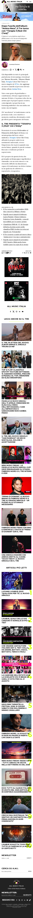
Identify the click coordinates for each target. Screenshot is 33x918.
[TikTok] (30, 900)
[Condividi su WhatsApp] (11, 70)
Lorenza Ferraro (14, 64)
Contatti (15, 904)
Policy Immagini (16, 905)
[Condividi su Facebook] (13, 70)
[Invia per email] (23, 70)
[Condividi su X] (16, 70)
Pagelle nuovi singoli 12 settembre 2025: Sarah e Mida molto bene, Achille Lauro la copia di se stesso (15, 242)
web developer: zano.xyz (16, 907)
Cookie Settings (24, 905)
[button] (21, 70)
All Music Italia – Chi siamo (7, 904)
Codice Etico (21, 904)
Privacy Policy (27, 904)
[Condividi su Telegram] (18, 70)
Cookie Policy (8, 905)
